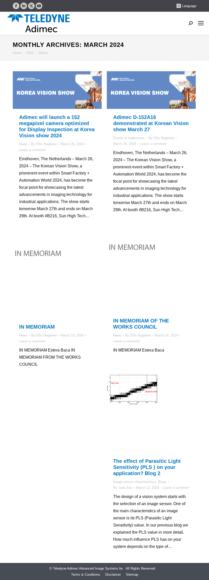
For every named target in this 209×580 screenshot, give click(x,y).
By (44, 144)
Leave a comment (32, 150)
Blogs (162, 482)
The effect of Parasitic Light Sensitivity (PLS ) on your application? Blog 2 (147, 467)
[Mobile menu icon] (201, 23)
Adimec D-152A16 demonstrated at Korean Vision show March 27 (151, 123)
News (23, 144)
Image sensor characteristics (134, 482)
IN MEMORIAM (37, 327)
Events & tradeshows (129, 138)
